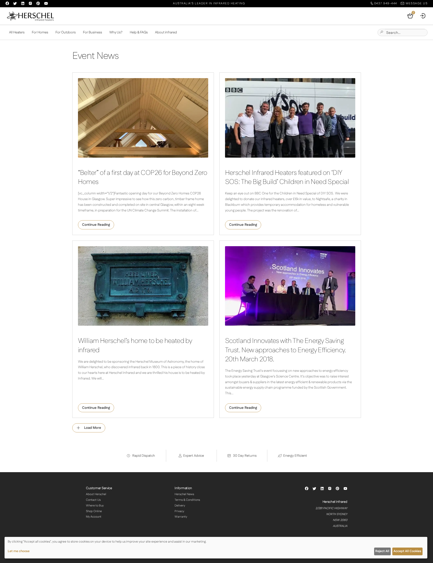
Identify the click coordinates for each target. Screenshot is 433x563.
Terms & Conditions (187, 500)
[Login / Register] (423, 15)
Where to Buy (95, 505)
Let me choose (19, 551)
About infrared (166, 32)
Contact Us (93, 500)
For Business (92, 32)
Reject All (382, 551)
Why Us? (116, 32)
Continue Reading (96, 224)
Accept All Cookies (407, 551)
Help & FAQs (139, 32)
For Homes (40, 32)
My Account (93, 517)
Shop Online (94, 511)
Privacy (179, 511)
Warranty (181, 517)
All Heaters (17, 32)
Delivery (180, 505)
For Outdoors (65, 32)
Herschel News (184, 494)
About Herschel (96, 494)
